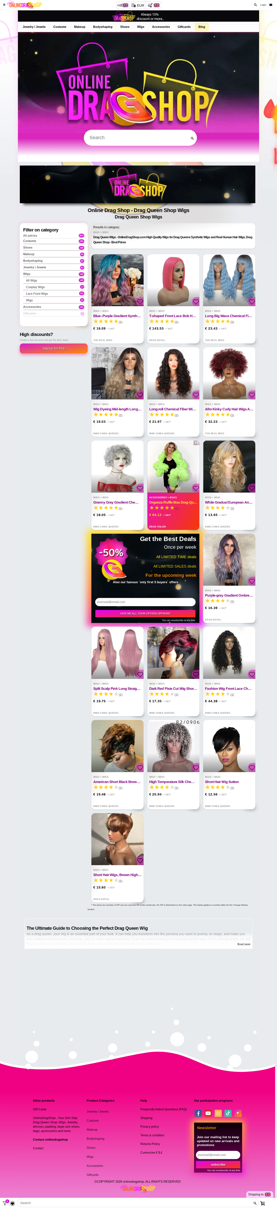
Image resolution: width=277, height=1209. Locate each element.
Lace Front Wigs (54, 293)
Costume (59, 26)
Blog (201, 26)
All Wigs (54, 280)
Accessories (161, 26)
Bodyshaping (102, 26)
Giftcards (184, 26)
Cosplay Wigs (54, 287)
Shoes (124, 26)
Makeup (79, 26)
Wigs (140, 26)
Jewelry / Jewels (34, 26)
